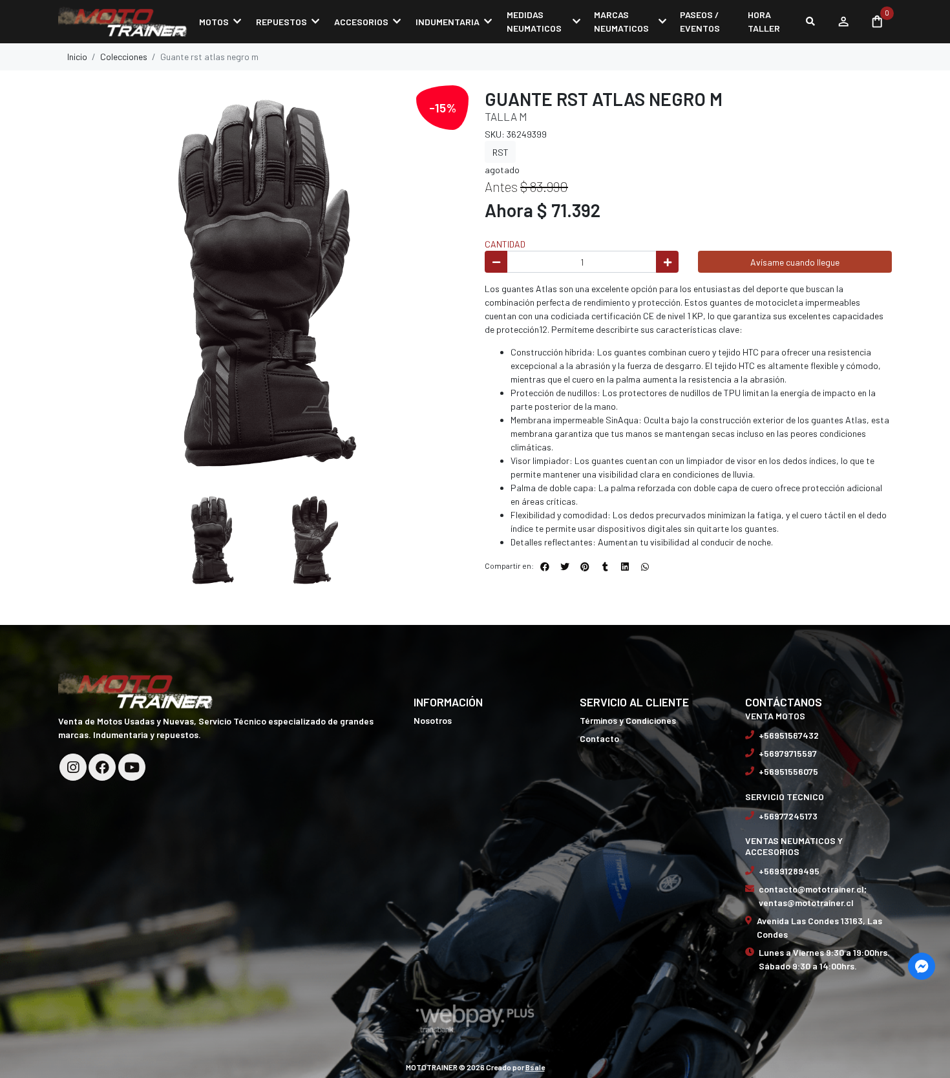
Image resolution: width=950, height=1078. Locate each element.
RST (500, 152)
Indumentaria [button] (448, 21)
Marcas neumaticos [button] (621, 21)
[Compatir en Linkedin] (625, 567)
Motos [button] (214, 21)
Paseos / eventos (700, 21)
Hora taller (764, 21)
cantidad (505, 243)
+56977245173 (788, 815)
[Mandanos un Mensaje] (921, 966)
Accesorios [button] (361, 21)
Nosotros (433, 720)
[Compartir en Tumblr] (605, 567)
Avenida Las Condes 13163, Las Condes (819, 927)
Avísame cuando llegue (794, 262)
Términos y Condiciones (628, 720)
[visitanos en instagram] (73, 767)
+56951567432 (789, 735)
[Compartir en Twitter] (565, 567)
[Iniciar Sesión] (843, 21)
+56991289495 (789, 870)
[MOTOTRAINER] (122, 21)
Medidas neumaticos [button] (534, 21)
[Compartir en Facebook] (545, 567)
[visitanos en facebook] (102, 767)
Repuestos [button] (281, 21)
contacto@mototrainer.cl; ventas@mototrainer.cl (813, 895)
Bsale (535, 1067)
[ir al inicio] (135, 689)
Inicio (77, 56)
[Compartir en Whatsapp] (645, 567)
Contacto (599, 738)
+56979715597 (788, 753)
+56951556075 (788, 771)
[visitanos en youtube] (131, 767)
